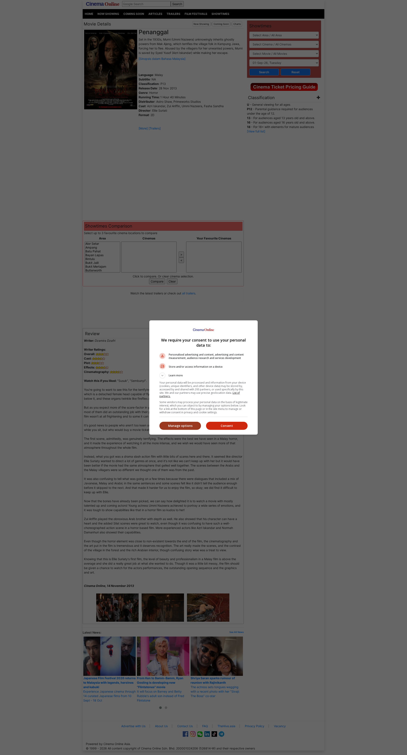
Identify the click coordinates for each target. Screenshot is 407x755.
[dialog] (203, 377)
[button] (203, 375)
